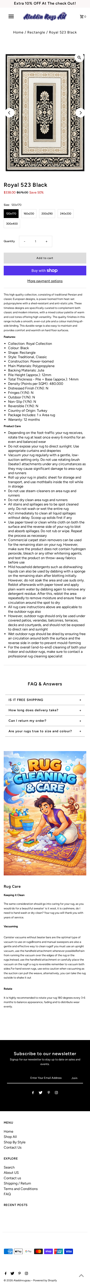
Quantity (9, 241)
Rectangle (36, 32)
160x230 (29, 213)
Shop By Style (15, 1142)
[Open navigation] (11, 16)
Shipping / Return (17, 1183)
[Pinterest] (49, 1093)
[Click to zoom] (79, 57)
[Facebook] (33, 1093)
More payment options (44, 281)
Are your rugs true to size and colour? (40, 731)
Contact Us (12, 1147)
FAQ (7, 1194)
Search (9, 1167)
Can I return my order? (28, 721)
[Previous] (9, 113)
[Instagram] (56, 1093)
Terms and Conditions (21, 1189)
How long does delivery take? (34, 710)
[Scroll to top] (81, 1276)
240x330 (65, 213)
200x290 (47, 213)
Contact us (12, 1178)
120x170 (11, 213)
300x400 (12, 223)
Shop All (10, 1137)
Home (18, 32)
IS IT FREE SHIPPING (26, 700)
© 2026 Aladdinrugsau (17, 1280)
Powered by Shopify (45, 1280)
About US (11, 1173)
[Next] (80, 113)
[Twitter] (40, 1093)
